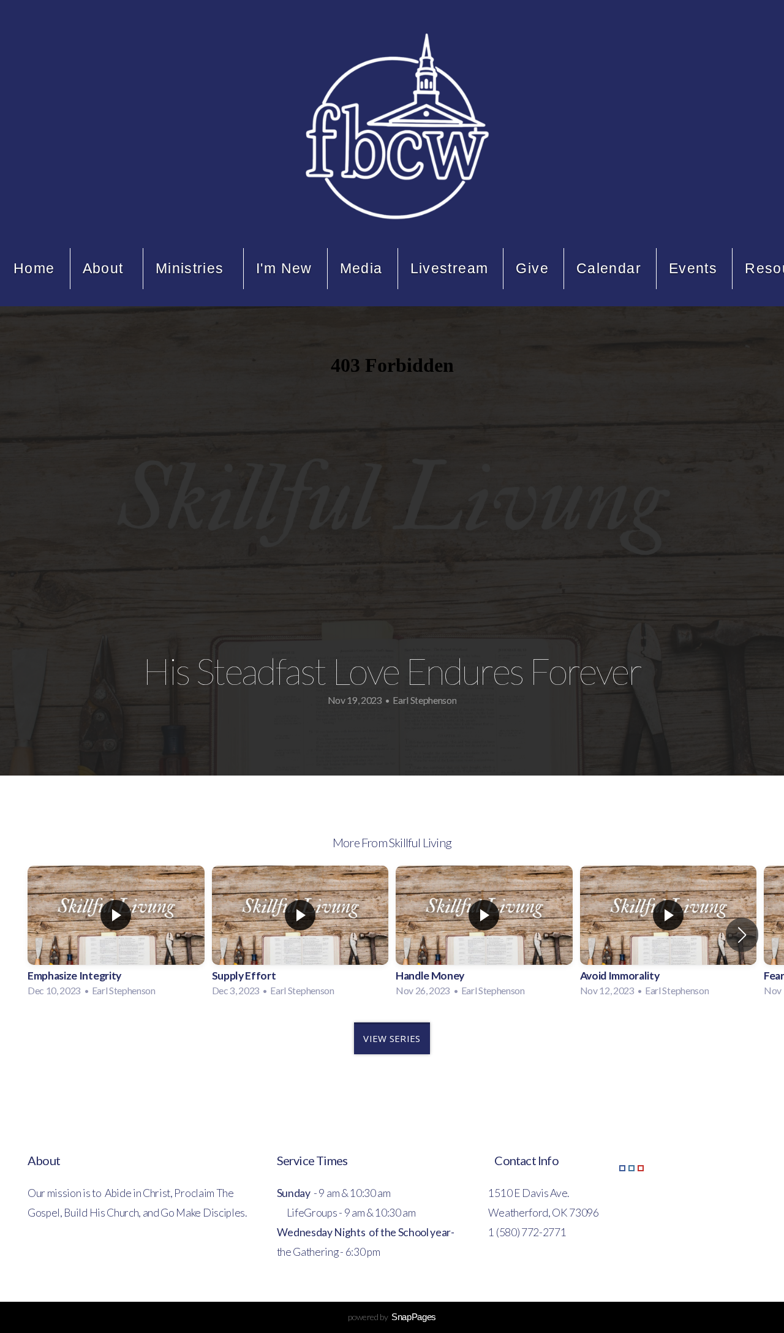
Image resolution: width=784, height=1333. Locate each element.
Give (532, 268)
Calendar (608, 268)
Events (693, 268)
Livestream (449, 268)
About (105, 268)
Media (361, 268)
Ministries (192, 268)
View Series (391, 1038)
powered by (392, 1317)
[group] (116, 935)
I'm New (284, 268)
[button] (742, 934)
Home (34, 268)
